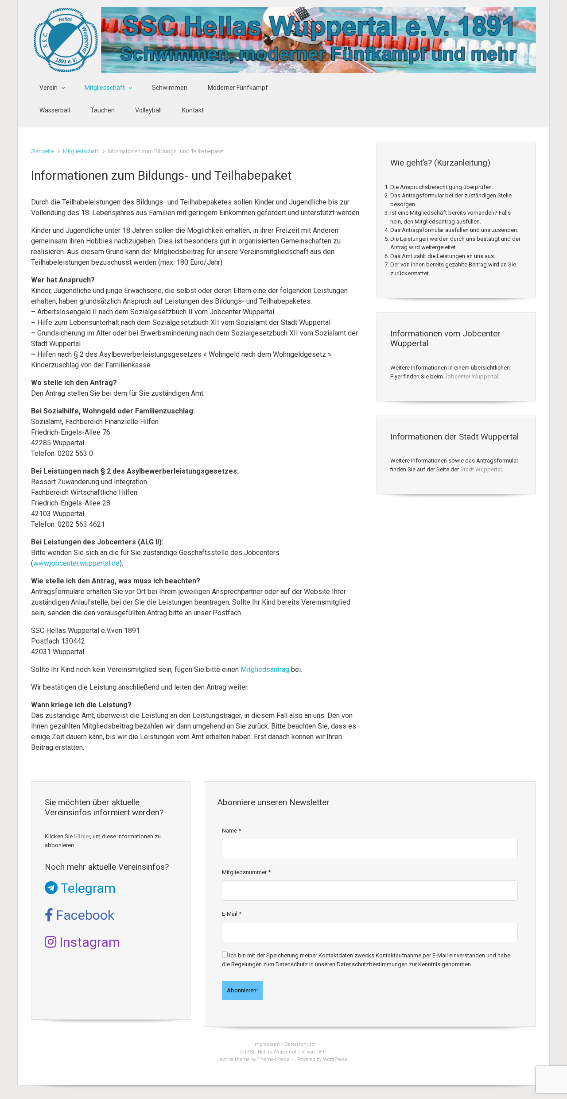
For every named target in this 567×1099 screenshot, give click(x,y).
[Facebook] (496, 99)
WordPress (335, 1059)
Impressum (266, 1044)
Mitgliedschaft (80, 151)
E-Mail (231, 913)
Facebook (83, 915)
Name (231, 830)
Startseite (42, 151)
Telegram (87, 888)
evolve (226, 1059)
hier (85, 836)
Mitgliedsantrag (265, 669)
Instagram (88, 942)
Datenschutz (299, 1044)
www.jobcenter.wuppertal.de (76, 563)
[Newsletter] (478, 99)
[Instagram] (513, 99)
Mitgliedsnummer (246, 872)
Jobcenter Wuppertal (471, 376)
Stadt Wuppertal (481, 469)
